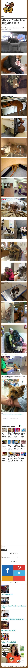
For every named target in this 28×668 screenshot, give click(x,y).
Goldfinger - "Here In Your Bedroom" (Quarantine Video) (14, 607)
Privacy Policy (23, 666)
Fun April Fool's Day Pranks (8, 630)
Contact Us (16, 666)
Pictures (6, 418)
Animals (11, 418)
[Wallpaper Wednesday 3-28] (14, 636)
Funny (4, 418)
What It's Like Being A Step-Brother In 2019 (12, 619)
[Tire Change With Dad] (14, 589)
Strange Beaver (10, 666)
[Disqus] (14, 484)
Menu (2, 17)
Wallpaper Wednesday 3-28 (8, 642)
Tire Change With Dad (7, 594)
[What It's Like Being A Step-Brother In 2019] (14, 613)
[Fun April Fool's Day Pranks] (14, 625)
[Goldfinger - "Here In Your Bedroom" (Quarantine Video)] (14, 600)
